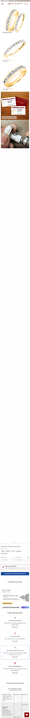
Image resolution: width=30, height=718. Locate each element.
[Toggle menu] (2, 4)
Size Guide (28, 557)
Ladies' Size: (4, 557)
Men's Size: (18, 557)
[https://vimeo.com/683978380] (15, 134)
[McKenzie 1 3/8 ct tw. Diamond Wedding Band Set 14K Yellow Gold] (15, 106)
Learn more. (15, 627)
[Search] (25, 4)
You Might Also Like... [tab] (15, 582)
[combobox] (8, 559)
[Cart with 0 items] (28, 4)
